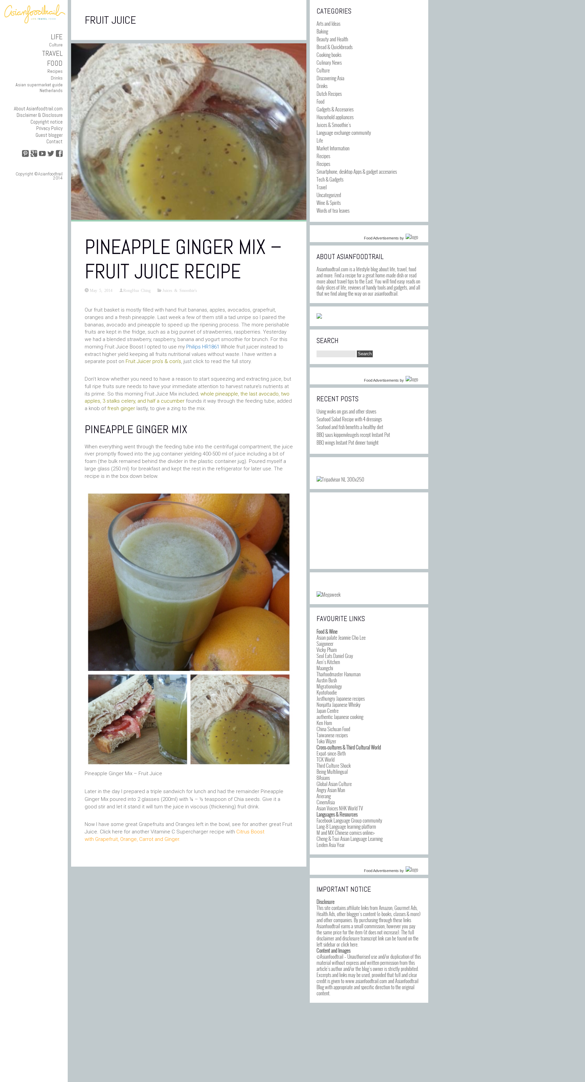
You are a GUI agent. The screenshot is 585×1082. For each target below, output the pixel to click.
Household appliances (335, 117)
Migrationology (329, 686)
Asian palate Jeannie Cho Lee (341, 637)
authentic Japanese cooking (340, 716)
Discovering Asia (330, 78)
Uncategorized (329, 194)
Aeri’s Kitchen (328, 661)
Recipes (55, 71)
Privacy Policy (49, 128)
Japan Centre (328, 710)
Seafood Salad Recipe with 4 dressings (349, 419)
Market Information (333, 148)
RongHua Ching (137, 290)
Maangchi (325, 668)
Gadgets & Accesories (335, 109)
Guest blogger (49, 135)
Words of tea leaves (333, 210)
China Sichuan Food (333, 729)
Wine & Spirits (329, 202)
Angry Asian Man (331, 789)
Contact (54, 141)
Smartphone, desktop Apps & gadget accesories (357, 171)
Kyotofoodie (327, 692)
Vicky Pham (327, 649)
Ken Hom (324, 722)
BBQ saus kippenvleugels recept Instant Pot (353, 434)
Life (57, 36)
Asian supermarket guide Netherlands (39, 87)
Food (55, 63)
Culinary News (329, 62)
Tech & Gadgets (330, 179)
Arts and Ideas (328, 23)
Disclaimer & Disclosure (40, 115)
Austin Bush (327, 680)
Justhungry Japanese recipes (341, 698)
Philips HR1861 (202, 347)
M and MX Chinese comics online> (345, 832)
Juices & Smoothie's (179, 290)
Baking (322, 31)
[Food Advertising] (319, 316)
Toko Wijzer (326, 741)
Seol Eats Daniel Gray (335, 655)
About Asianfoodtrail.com (38, 108)
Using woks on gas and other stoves (346, 411)
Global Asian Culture (334, 783)
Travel (52, 53)
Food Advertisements (381, 238)
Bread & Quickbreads (334, 46)
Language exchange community (344, 132)
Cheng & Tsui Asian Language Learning (350, 838)
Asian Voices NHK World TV (340, 808)
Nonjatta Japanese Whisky (339, 704)
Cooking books (329, 54)
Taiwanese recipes (332, 735)
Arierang (324, 796)
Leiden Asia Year (331, 844)
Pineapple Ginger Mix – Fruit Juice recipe (183, 259)
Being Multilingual (332, 771)
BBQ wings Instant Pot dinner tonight (347, 442)
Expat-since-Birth (331, 753)
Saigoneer (325, 643)
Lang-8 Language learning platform (346, 826)
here (354, 944)
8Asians (323, 777)
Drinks (57, 78)
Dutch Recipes (329, 93)
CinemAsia (326, 802)
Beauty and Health (332, 39)
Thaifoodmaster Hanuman (339, 674)
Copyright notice (46, 122)
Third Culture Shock (334, 765)
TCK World (325, 759)
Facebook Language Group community (349, 820)
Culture (56, 45)
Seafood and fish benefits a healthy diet (350, 426)
